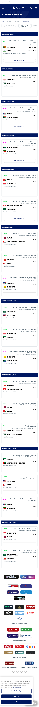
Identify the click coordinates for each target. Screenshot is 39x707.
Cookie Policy (17, 687)
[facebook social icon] (13, 672)
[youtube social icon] (17, 672)
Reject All (16, 696)
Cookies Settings (16, 691)
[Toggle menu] (3, 7)
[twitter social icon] (25, 672)
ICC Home (6, 2)
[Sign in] (35, 7)
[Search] (31, 7)
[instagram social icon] (21, 672)
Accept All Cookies (16, 702)
